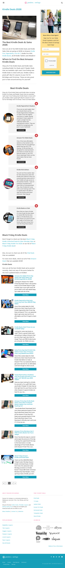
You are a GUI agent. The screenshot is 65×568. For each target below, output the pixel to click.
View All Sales (37, 516)
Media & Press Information (56, 546)
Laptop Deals (37, 504)
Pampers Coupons (7, 534)
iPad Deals (30, 253)
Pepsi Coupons (6, 540)
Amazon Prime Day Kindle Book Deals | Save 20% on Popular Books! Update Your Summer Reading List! (24, 403)
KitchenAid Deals (38, 510)
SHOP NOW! (21, 130)
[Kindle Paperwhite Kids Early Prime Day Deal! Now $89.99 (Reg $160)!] (7, 304)
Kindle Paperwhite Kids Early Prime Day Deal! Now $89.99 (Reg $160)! (25, 302)
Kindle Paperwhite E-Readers (26, 106)
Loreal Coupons (6, 537)
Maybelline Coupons (7, 525)
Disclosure (23, 562)
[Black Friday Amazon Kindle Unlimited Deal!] (7, 459)
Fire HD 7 (17, 53)
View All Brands (6, 543)
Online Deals (15, 505)
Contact (9, 562)
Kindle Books (6, 56)
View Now (26, 295)
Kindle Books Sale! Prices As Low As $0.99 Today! (25, 328)
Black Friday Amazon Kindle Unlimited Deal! (22, 456)
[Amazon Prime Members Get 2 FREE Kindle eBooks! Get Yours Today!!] (7, 434)
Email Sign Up (16, 562)
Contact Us (14, 511)
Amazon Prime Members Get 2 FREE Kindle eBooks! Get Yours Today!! (24, 432)
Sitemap (13, 564)
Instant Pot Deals (38, 507)
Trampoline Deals (38, 513)
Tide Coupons (6, 528)
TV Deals (36, 501)
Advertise (20, 511)
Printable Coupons (23, 505)
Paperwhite (10, 53)
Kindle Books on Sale (23, 208)
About (3, 562)
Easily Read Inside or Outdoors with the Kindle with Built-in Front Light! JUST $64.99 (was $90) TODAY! (25, 377)
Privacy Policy (6, 564)
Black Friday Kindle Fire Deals (12, 243)
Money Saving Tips (7, 506)
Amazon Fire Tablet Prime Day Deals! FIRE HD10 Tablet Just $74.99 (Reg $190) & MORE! (24, 277)
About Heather (6, 511)
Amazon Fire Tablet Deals (24, 138)
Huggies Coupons (6, 531)
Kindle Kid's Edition (23, 170)
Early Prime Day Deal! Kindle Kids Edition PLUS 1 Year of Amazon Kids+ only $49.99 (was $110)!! (25, 351)
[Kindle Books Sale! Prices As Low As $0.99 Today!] (7, 330)
